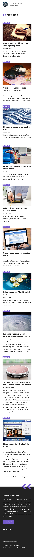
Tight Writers (16, 3)
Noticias (6, 22)
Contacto (9, 522)
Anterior (6, 477)
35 (21, 477)
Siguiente (26, 477)
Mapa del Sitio (21, 548)
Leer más (16, 56)
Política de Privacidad (9, 548)
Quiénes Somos (7, 545)
